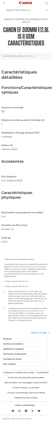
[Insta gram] (19, 411)
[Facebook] (13, 411)
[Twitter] (32, 411)
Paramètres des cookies (26, 398)
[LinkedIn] (26, 411)
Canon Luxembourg (25, 405)
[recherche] (4, 3)
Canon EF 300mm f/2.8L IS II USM (17, 56)
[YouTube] (39, 411)
